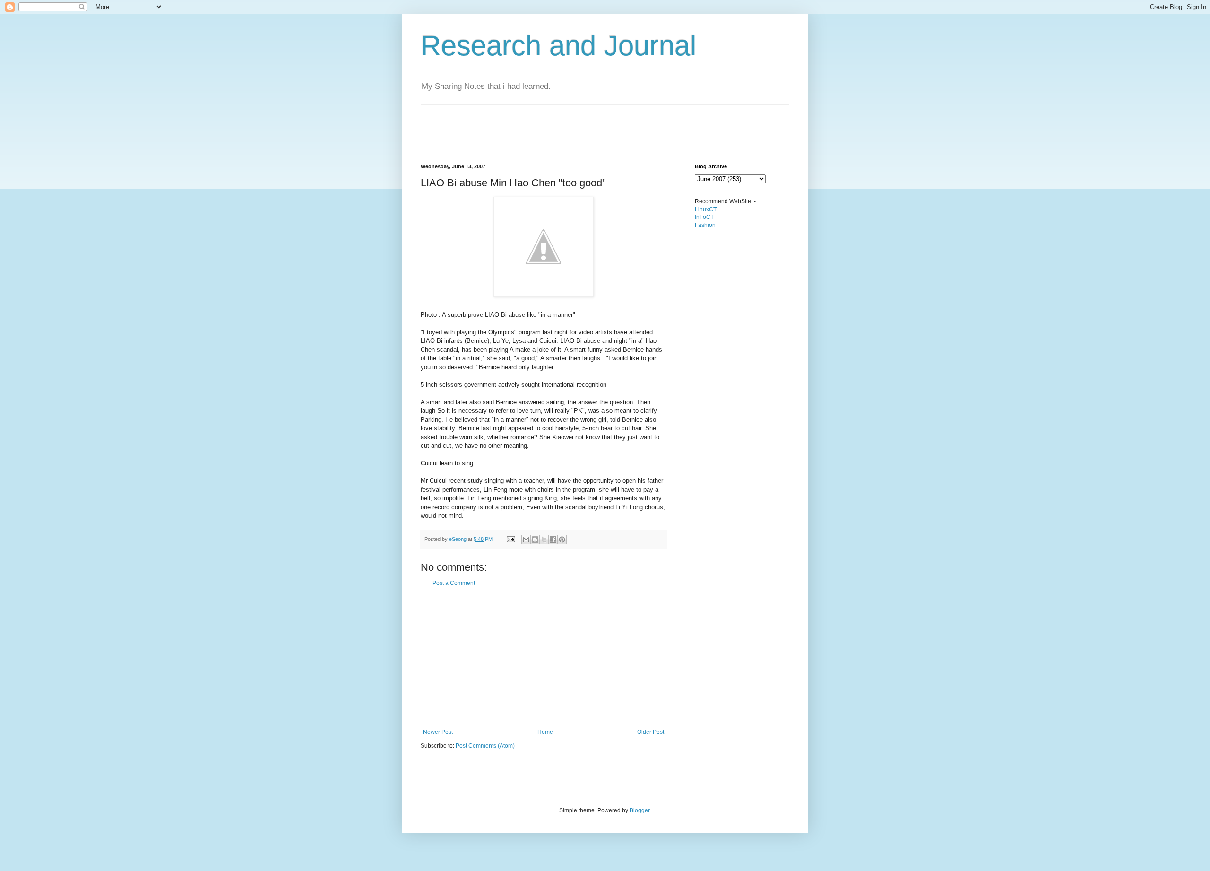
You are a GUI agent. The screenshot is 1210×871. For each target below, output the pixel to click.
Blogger (639, 810)
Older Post (650, 732)
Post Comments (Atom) (485, 745)
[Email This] (526, 539)
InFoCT (704, 217)
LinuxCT (706, 209)
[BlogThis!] (535, 539)
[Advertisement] (593, 126)
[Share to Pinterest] (562, 539)
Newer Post (438, 732)
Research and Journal (558, 45)
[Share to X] (544, 539)
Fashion (705, 225)
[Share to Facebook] (553, 539)
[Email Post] (510, 539)
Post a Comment (453, 583)
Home (545, 732)
